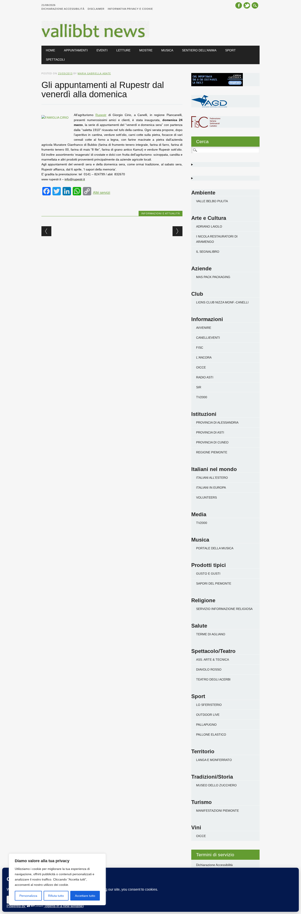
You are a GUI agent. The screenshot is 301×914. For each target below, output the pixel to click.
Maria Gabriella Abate (94, 73)
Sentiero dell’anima (199, 50)
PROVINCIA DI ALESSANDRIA (217, 422)
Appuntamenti (76, 50)
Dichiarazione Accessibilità (62, 8)
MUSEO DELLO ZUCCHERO (216, 785)
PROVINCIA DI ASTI (210, 432)
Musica (167, 50)
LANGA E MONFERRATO (214, 760)
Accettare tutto (85, 895)
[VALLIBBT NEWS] (95, 36)
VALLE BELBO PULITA (212, 201)
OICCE (201, 367)
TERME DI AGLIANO (210, 634)
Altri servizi (101, 192)
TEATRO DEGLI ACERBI (213, 679)
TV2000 (201, 397)
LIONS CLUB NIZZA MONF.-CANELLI (222, 302)
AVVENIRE (203, 327)
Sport (230, 50)
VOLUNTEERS (206, 497)
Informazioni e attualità (160, 213)
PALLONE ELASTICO (211, 734)
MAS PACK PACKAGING (213, 277)
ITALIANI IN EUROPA (211, 487)
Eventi (102, 50)
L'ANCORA (204, 357)
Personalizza (28, 895)
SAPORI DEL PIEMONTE (213, 583)
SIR (198, 387)
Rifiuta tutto (56, 895)
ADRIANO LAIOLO (209, 226)
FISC (199, 347)
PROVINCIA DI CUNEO (212, 442)
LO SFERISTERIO (209, 705)
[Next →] (177, 231)
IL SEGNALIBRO (207, 251)
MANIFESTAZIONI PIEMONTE (217, 810)
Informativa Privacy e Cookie (130, 8)
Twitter (246, 5)
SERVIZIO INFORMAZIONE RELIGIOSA (224, 609)
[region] (57, 879)
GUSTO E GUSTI (208, 573)
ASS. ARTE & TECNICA (212, 659)
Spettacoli (55, 59)
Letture (123, 50)
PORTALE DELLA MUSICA (214, 548)
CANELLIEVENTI (208, 337)
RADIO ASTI (204, 377)
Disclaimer (96, 8)
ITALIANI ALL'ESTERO (212, 477)
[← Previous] (46, 231)
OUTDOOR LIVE (207, 714)
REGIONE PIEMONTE (211, 452)
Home (50, 50)
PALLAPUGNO (206, 724)
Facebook (238, 5)
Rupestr (100, 115)
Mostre (145, 50)
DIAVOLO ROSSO (208, 669)
